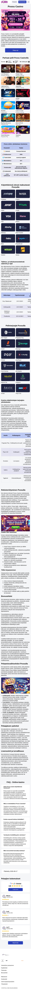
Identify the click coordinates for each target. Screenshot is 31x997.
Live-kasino (10, 62)
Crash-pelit (16, 62)
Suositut (3, 61)
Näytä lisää (15, 942)
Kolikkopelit (25, 61)
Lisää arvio (15, 889)
